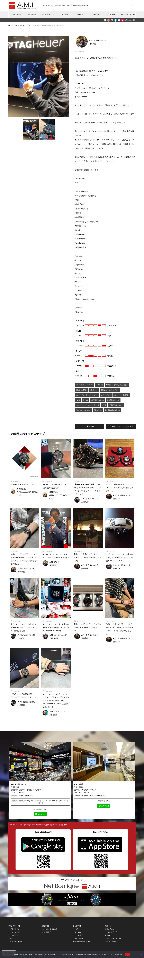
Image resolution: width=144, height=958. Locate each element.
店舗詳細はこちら (40, 809)
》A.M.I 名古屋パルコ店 (49, 929)
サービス (80, 14)
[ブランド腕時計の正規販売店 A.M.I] (22, 5)
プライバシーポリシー (113, 938)
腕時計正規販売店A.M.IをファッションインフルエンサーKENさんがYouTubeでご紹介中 (40, 802)
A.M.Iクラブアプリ (111, 932)
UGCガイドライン (111, 942)
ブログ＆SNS (111, 14)
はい (127, 954)
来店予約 (108, 926)
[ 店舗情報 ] (45, 926)
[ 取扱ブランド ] (14, 926)
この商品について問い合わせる (121, 426)
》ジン (10, 938)
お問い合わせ (110, 929)
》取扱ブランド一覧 (15, 942)
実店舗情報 (32, 14)
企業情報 (108, 935)
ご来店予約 (89, 426)
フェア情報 (64, 14)
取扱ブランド (16, 14)
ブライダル (96, 14)
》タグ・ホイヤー (14, 932)
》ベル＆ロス (13, 935)
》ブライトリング (14, 929)
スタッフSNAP (78, 938)
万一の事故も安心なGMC (82, 942)
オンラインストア (48, 14)
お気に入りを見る (129, 20)
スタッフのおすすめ (127, 14)
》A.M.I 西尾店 (46, 932)
